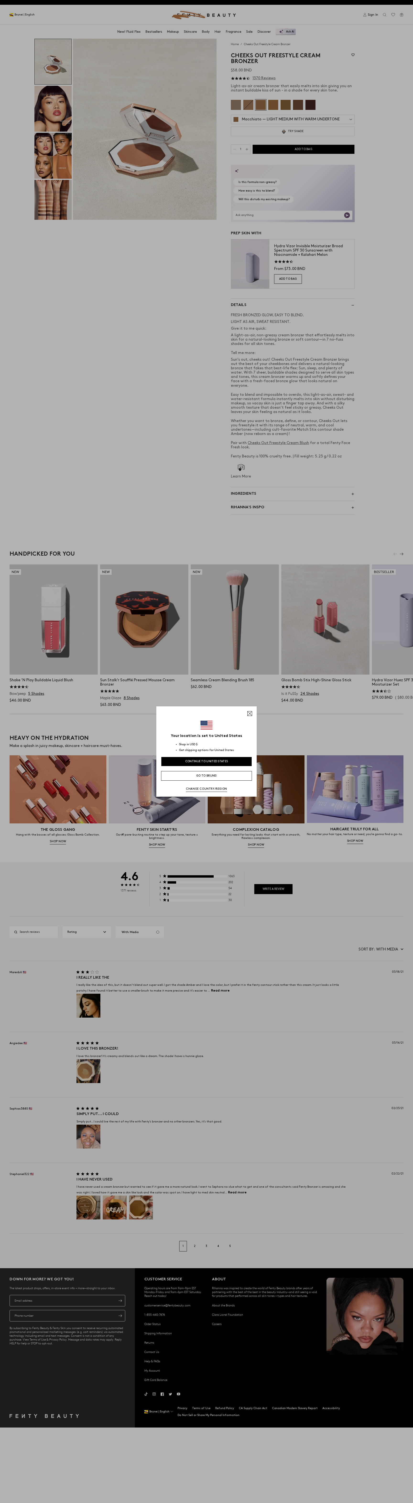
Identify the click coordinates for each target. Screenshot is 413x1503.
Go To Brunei (206, 775)
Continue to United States (206, 761)
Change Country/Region (206, 789)
